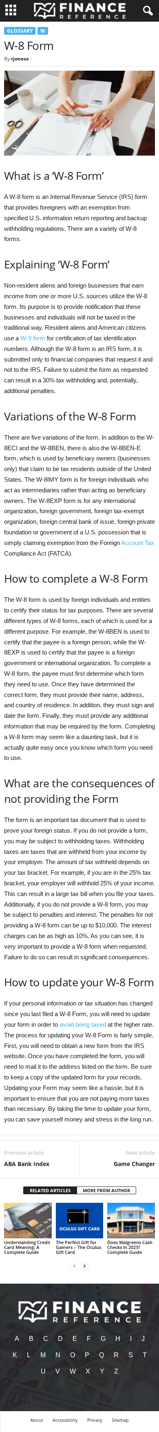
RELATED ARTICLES (50, 1190)
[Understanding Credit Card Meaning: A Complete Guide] (28, 1220)
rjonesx (20, 58)
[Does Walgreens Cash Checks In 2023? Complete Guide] (131, 1220)
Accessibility (65, 1420)
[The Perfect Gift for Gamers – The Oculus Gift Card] (80, 1220)
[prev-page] (75, 1266)
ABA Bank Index (26, 1164)
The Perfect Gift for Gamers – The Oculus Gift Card (78, 1247)
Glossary (20, 30)
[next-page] (84, 1266)
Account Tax (137, 542)
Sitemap (120, 1420)
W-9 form (32, 338)
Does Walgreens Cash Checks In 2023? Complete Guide (129, 1247)
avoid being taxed (83, 1024)
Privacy (94, 1420)
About (36, 1420)
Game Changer (134, 1164)
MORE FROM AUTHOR (106, 1190)
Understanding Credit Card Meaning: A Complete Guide (27, 1247)
